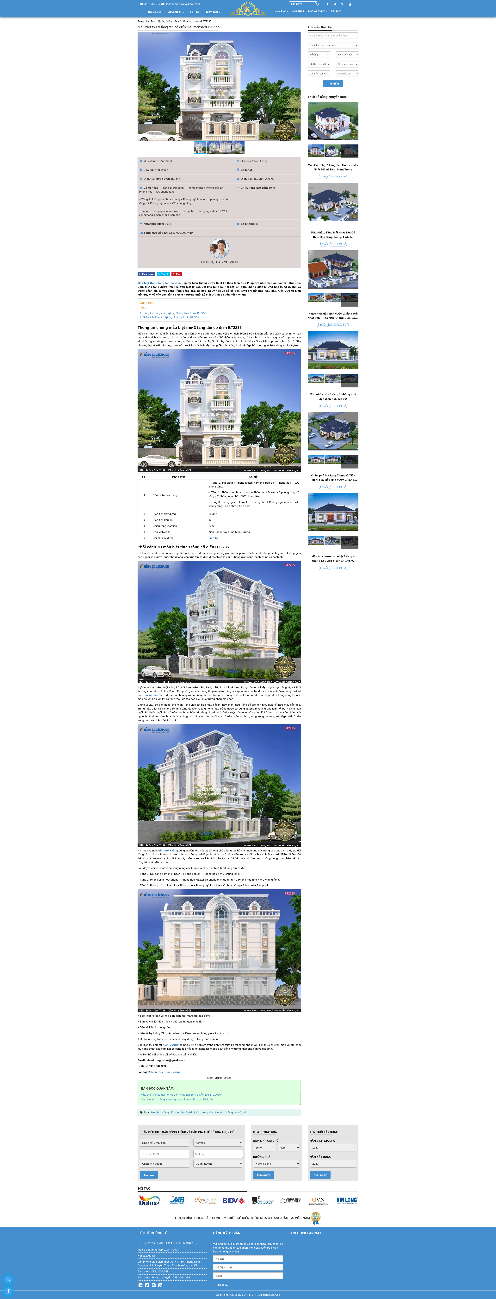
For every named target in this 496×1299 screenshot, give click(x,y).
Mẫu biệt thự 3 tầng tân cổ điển (159, 282)
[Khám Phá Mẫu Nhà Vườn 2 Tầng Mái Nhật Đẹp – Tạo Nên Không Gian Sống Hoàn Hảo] (333, 300)
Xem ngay (263, 1174)
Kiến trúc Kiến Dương (165, 1071)
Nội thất (298, 11)
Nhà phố (281, 11)
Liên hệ (213, 537)
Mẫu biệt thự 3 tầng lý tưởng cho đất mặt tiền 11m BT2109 (177, 1099)
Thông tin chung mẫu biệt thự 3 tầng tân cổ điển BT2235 (174, 313)
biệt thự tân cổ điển (181, 1112)
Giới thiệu (175, 12)
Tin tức (336, 11)
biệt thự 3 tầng (160, 1112)
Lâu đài (195, 12)
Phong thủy (317, 11)
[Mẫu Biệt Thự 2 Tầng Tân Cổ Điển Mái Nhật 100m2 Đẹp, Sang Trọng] (333, 151)
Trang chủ (155, 12)
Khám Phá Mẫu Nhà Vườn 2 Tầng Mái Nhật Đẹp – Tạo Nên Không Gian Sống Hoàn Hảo (333, 318)
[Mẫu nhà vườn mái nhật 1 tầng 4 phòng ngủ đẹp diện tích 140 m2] (333, 542)
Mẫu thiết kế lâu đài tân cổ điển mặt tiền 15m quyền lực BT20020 (181, 1094)
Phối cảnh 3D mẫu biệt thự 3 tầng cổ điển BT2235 (170, 317)
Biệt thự (212, 12)
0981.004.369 (152, 3)
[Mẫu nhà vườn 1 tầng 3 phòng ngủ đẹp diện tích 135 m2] (333, 380)
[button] (297, 86)
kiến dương (201, 1112)
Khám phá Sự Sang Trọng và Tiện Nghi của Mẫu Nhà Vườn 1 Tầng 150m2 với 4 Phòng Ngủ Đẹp (333, 480)
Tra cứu (149, 1175)
